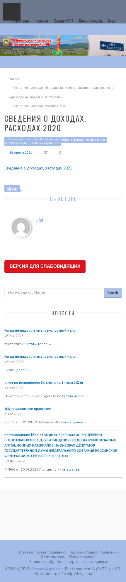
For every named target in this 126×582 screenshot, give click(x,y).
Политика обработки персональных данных (69, 561)
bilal (39, 219)
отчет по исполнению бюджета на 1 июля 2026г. (44, 382)
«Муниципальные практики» (27, 408)
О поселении (20, 20)
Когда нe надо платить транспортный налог (40, 330)
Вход (111, 20)
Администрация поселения (95, 552)
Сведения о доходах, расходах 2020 (38, 168)
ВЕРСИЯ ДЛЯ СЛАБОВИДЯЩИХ (45, 266)
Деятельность (52, 556)
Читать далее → (38, 344)
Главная (14, 79)
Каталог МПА (63, 20)
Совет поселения (51, 552)
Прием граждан (90, 20)
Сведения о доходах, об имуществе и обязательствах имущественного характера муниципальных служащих (55, 141)
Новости (41, 20)
